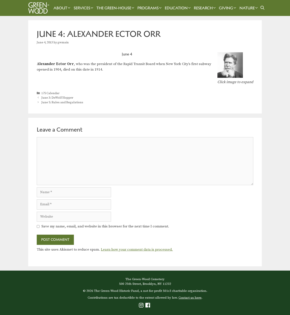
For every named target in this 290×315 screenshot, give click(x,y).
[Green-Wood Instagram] (142, 306)
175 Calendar (50, 93)
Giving (226, 8)
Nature (247, 8)
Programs (148, 8)
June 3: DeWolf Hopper (57, 98)
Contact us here (190, 298)
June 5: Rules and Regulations (62, 102)
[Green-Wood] (37, 8)
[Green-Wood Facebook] (148, 306)
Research (203, 8)
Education (176, 8)
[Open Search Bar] (262, 8)
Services (82, 8)
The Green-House (113, 8)
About (60, 8)
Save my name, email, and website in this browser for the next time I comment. (105, 226)
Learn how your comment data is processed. (137, 249)
